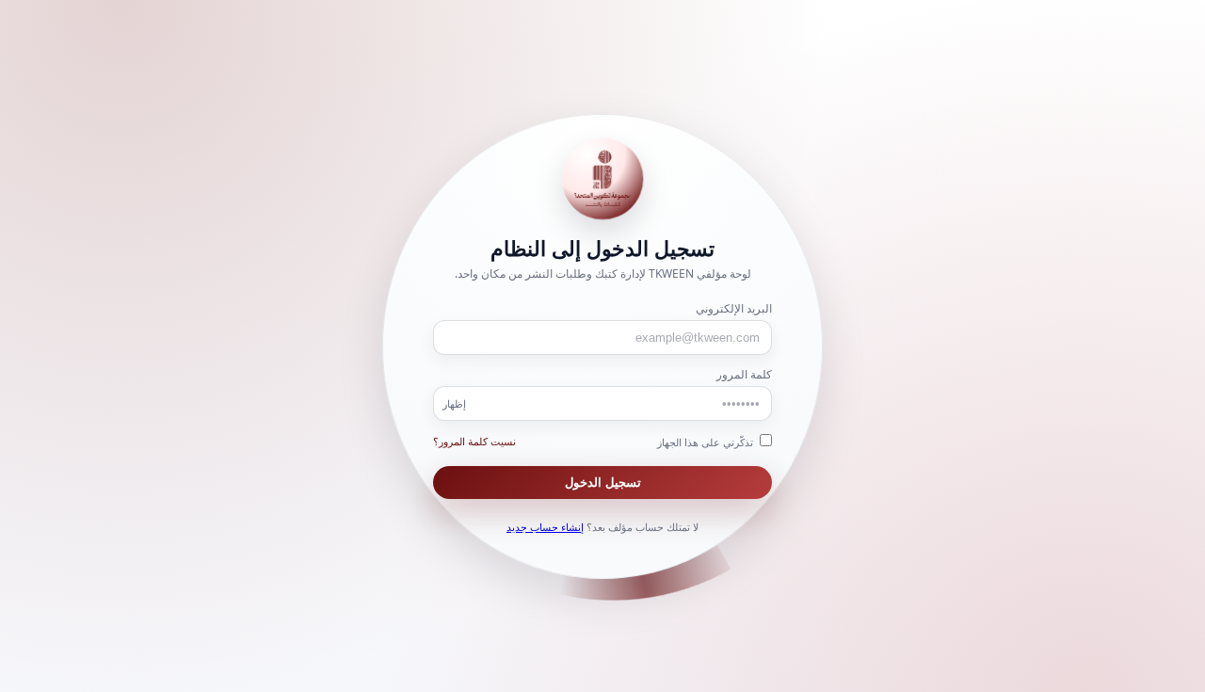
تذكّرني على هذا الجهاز (706, 442)
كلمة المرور (744, 374)
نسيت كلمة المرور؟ (474, 441)
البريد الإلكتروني (734, 308)
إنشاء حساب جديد (545, 527)
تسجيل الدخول (603, 482)
